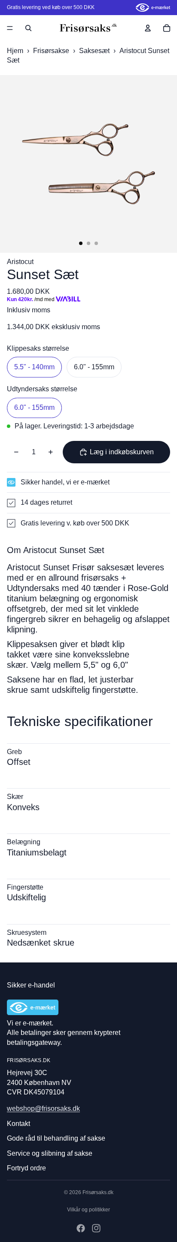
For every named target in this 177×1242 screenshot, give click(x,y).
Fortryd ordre (26, 1168)
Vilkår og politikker (88, 1210)
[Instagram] (96, 1228)
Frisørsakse (52, 50)
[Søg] (28, 28)
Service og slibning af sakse (49, 1153)
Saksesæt (95, 50)
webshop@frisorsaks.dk (43, 1108)
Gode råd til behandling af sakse (56, 1138)
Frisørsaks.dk (97, 1192)
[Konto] (147, 28)
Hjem (15, 50)
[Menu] (10, 28)
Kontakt (18, 1123)
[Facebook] (81, 1228)
